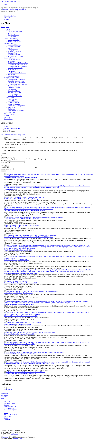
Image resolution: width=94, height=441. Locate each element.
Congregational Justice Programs (17, 66)
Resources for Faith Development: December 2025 (20, 354)
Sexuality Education (14, 54)
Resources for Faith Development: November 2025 (20, 373)
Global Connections (14, 104)
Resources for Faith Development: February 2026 (19, 334)
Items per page (5, 169)
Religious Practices (13, 35)
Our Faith (7, 30)
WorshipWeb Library (14, 40)
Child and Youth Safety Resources (15, 227)
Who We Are (12, 33)
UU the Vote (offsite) (14, 59)
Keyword (3, 153)
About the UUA (9, 97)
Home (6, 126)
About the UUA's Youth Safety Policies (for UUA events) (21, 218)
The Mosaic (11, 74)
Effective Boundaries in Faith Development (17, 324)
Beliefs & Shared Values (15, 31)
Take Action (11, 61)
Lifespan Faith (8, 43)
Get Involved (12, 36)
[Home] (13, 9)
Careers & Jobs (12, 99)
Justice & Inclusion (9, 58)
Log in (6, 4)
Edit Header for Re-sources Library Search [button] (13, 135)
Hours (6, 418)
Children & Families (14, 46)
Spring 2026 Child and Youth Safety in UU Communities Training (24, 210)
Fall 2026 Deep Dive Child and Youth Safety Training (21, 199)
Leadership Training (14, 87)
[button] (47, 157)
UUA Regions (12, 112)
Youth (10, 48)
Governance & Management (16, 105)
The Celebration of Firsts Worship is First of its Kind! (21, 177)
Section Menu (8, 119)
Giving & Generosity (14, 102)
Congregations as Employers (16, 82)
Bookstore (7, 17)
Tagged (3, 167)
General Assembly (13, 101)
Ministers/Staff (12, 89)
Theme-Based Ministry (14, 41)
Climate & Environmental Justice (17, 64)
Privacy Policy (17, 438)
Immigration (11, 71)
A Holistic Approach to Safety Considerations (18, 293)
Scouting (7, 130)
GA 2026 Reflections (10, 189)
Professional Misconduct (15, 96)
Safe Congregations (13, 94)
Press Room (11, 107)
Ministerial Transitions (14, 92)
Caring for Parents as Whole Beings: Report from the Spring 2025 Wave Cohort (29, 363)
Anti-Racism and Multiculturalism (18, 63)
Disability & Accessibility (15, 68)
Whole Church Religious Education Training (18, 250)
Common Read (12, 53)
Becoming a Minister (14, 91)
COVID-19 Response (10, 414)
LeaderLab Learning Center (16, 81)
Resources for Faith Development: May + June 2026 (20, 273)
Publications (11, 109)
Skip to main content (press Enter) (10, 1)
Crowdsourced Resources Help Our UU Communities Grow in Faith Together (28, 237)
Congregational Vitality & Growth (18, 84)
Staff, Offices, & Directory (16, 110)
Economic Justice (13, 69)
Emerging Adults (13, 50)
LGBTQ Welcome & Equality (17, 73)
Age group (4, 160)
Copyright (5, 437)
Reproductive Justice (14, 76)
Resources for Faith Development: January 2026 (19, 344)
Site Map (7, 419)
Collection (4, 162)
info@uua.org (15, 434)
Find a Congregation (10, 16)
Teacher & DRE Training (15, 56)
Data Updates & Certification (16, 79)
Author (3, 164)
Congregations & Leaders (11, 78)
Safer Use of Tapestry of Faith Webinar (16, 260)
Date (2, 165)
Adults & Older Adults (14, 51)
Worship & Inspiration (10, 38)
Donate (6, 19)
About (6, 413)
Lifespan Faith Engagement (12, 128)
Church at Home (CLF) (11, 403)
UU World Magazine (10, 410)
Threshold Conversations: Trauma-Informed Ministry (21, 316)
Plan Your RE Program (14, 45)
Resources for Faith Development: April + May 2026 (20, 283)
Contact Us (7, 416)
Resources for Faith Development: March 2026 (19, 304)
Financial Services (13, 86)
